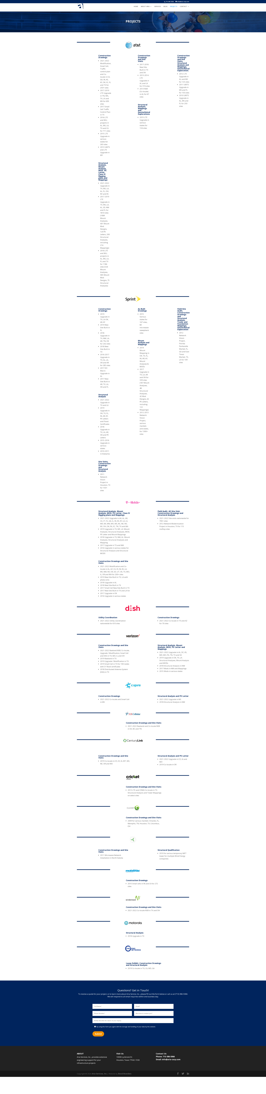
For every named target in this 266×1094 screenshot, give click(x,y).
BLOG (165, 6)
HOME (136, 6)
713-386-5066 (170, 1)
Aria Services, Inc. (99, 1074)
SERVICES (157, 6)
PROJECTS (173, 6)
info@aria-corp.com (171, 1059)
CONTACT (183, 6)
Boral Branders (124, 1074)
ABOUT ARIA (145, 6)
